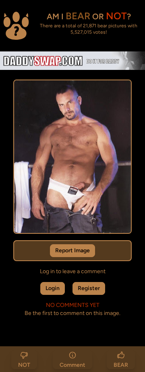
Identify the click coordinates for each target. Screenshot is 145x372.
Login (53, 288)
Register (89, 288)
